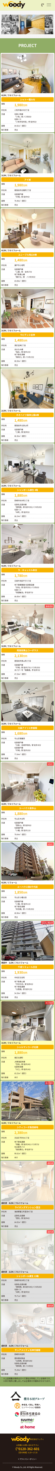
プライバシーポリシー (28, 1459)
